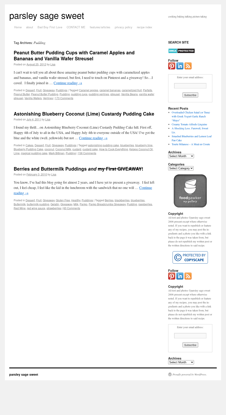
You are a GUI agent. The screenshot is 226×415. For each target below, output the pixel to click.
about (29, 27)
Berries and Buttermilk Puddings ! (78, 168)
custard (76, 149)
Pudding (65, 94)
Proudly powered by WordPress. (190, 374)
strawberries (54, 208)
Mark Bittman (56, 153)
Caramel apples (88, 90)
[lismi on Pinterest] (171, 68)
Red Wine (20, 208)
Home (18, 27)
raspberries (145, 204)
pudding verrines (99, 94)
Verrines (48, 98)
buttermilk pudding (38, 204)
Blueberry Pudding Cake (28, 149)
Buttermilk (20, 204)
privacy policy (123, 27)
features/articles (100, 27)
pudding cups (79, 94)
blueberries (127, 145)
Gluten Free (63, 200)
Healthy (75, 200)
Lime (17, 153)
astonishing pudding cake (103, 145)
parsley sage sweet (46, 15)
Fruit (38, 90)
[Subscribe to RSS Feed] (188, 68)
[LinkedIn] (179, 68)
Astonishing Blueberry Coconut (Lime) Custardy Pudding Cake (84, 113)
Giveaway (49, 90)
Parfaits (147, 90)
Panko (83, 204)
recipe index (144, 27)
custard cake (90, 149)
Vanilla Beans (129, 94)
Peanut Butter (22, 94)
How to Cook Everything (113, 149)
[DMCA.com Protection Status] (181, 52)
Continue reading (68, 82)
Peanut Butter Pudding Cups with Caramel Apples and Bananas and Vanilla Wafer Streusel (74, 55)
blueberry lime (144, 145)
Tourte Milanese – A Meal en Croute (191, 144)
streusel (115, 94)
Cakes (29, 145)
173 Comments (64, 98)
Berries (109, 200)
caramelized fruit (132, 90)
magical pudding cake (34, 153)
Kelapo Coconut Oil (141, 149)
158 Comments (87, 153)
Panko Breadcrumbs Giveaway (107, 204)
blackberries (122, 200)
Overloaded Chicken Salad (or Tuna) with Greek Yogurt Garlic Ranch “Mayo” (191, 116)
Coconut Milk (63, 149)
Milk (75, 204)
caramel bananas (110, 90)
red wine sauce (36, 208)
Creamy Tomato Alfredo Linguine (189, 124)
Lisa (52, 64)
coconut (49, 149)
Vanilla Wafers (33, 98)
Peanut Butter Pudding (44, 94)
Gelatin (55, 204)
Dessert (30, 90)
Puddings (61, 90)
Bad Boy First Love (50, 27)
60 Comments (71, 208)
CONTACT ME (76, 27)
